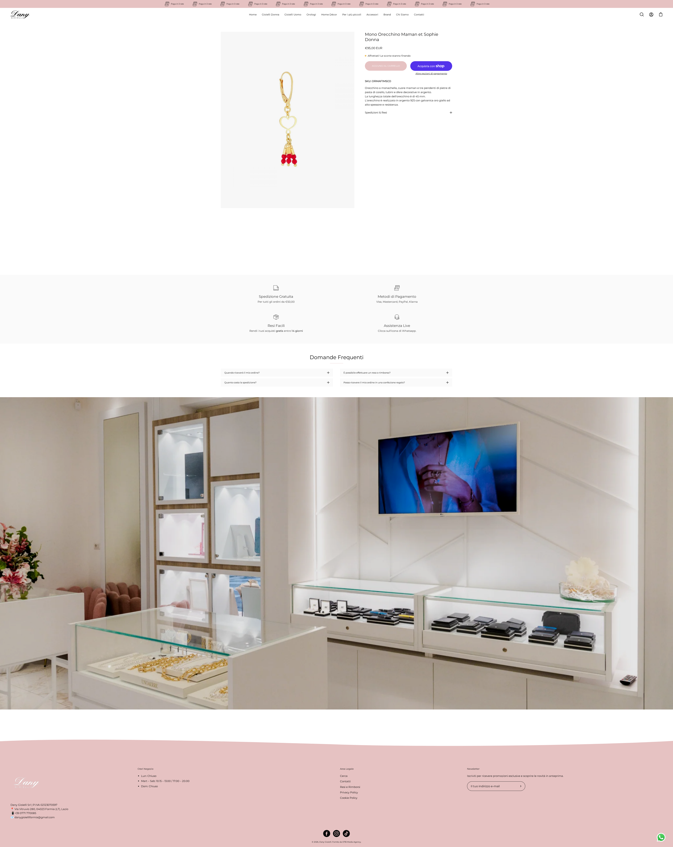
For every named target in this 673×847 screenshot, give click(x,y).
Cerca (344, 776)
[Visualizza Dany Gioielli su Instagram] (336, 833)
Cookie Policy (348, 797)
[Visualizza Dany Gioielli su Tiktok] (346, 833)
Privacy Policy (349, 792)
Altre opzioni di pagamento (431, 73)
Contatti (345, 781)
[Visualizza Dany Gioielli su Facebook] (326, 833)
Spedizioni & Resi (376, 112)
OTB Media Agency (351, 842)
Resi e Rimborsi (350, 786)
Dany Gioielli (325, 842)
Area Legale (347, 768)
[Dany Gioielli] (20, 15)
